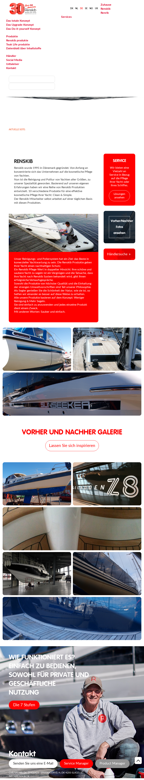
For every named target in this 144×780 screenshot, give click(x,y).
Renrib (105, 12)
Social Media (14, 60)
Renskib (105, 8)
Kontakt (11, 68)
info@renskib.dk (19, 776)
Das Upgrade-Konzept (20, 24)
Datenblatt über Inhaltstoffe (23, 48)
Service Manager (76, 763)
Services (66, 16)
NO (91, 8)
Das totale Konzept (18, 20)
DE (81, 8)
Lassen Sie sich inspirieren (72, 446)
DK (71, 8)
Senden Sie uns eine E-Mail (33, 763)
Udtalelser (12, 64)
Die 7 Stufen (24, 705)
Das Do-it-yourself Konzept (23, 28)
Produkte (12, 36)
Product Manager (112, 763)
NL (76, 8)
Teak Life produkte (18, 44)
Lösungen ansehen (119, 196)
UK (96, 8)
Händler (11, 56)
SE (86, 8)
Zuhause (106, 4)
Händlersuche (117, 254)
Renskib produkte (17, 40)
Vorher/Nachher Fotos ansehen (120, 227)
